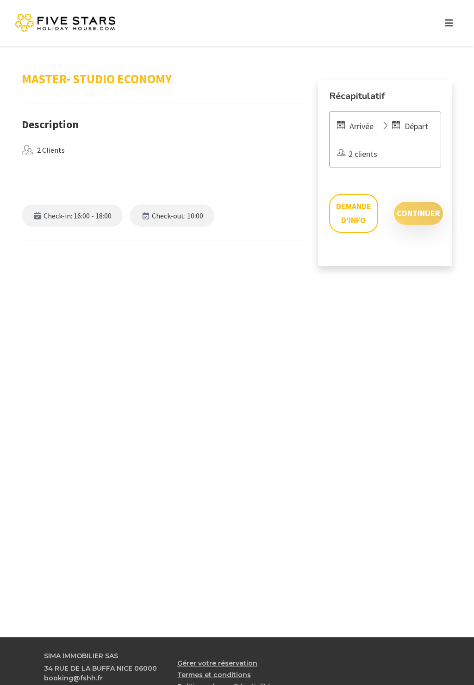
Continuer (418, 213)
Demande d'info (353, 213)
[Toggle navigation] (449, 23)
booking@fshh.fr (73, 678)
